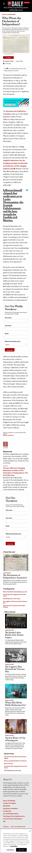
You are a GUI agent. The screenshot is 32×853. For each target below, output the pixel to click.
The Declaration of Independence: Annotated (15, 577)
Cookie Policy (13, 846)
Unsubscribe (7, 811)
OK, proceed (21, 850)
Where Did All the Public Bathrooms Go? (15, 592)
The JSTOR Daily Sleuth (10, 813)
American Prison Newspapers (12, 819)
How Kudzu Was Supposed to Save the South (14, 595)
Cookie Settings (10, 849)
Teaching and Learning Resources (14, 816)
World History (9, 630)
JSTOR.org (5, 826)
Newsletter (26, 2)
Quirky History (9, 700)
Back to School (8, 763)
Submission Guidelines (10, 808)
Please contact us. (8, 435)
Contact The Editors (9, 803)
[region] (16, 841)
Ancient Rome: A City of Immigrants (15, 739)
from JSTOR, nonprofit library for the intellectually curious (16, 8)
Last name (8, 325)
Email (7, 333)
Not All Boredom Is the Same (11, 599)
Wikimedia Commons (9, 53)
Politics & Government (8, 14)
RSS (4, 821)
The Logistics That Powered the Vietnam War (15, 602)
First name (8, 318)
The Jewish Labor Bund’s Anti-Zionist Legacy (14, 635)
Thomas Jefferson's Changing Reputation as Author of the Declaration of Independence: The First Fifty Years (15, 471)
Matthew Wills (9, 61)
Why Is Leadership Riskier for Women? (15, 761)
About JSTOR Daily (9, 801)
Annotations (7, 573)
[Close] (30, 831)
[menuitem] (26, 2)
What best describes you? (13, 341)
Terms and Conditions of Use (18, 826)
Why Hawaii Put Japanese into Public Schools (14, 606)
